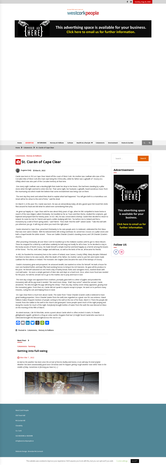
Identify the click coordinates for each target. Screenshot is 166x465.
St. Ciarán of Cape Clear (41, 161)
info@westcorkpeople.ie (25, 441)
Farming (31, 346)
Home (19, 143)
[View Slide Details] (83, 28)
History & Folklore (57, 143)
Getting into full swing (32, 351)
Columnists (100, 143)
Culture (70, 143)
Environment (113, 143)
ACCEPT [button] (135, 461)
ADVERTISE (29, 143)
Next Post (21, 340)
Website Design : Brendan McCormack (29, 451)
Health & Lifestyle (83, 143)
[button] (144, 142)
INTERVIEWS (41, 143)
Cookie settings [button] (122, 461)
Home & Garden (127, 143)
